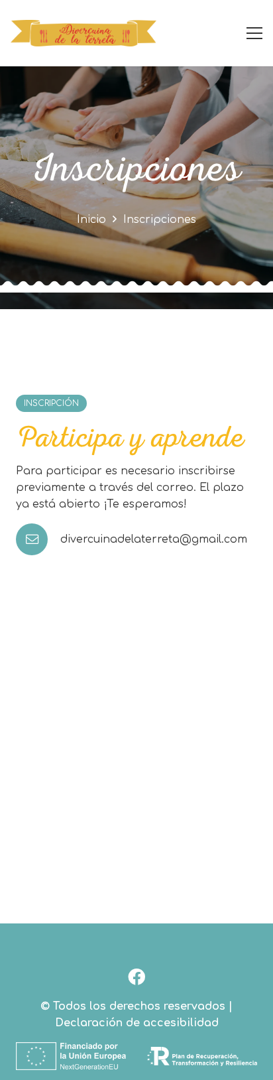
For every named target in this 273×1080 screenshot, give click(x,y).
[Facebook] (136, 976)
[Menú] (254, 33)
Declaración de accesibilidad (137, 1023)
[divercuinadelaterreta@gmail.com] (38, 539)
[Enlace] (83, 33)
